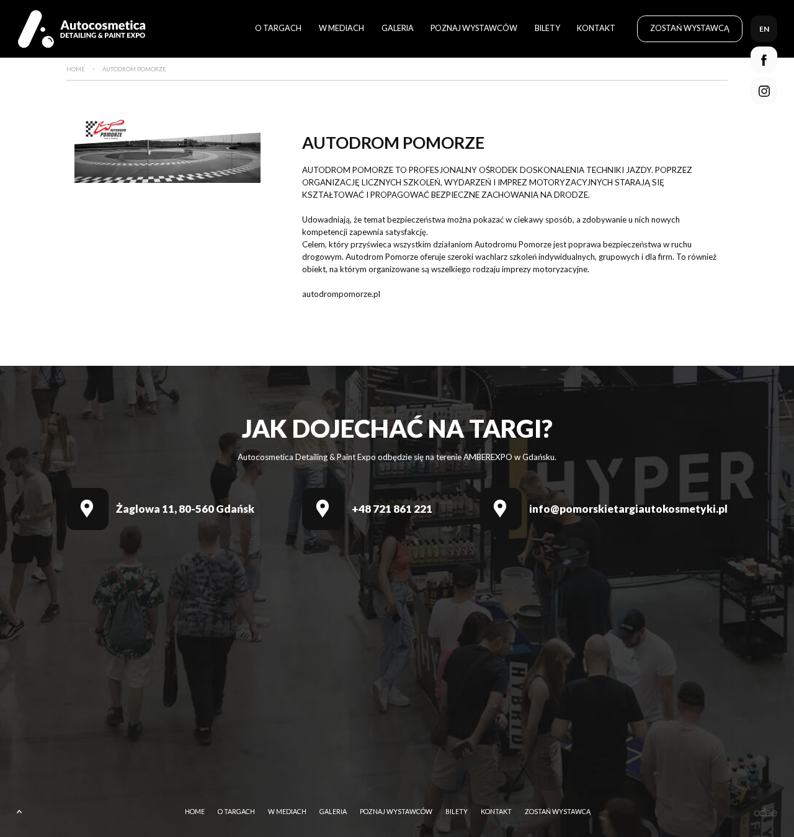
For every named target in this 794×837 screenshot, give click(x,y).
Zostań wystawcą (689, 28)
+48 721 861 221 (392, 509)
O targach (278, 28)
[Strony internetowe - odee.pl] (765, 812)
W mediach (341, 28)
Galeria (397, 28)
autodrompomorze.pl (341, 294)
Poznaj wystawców (473, 28)
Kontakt (596, 28)
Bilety (547, 28)
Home (195, 811)
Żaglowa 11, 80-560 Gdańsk (185, 509)
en (764, 28)
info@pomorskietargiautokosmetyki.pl (628, 509)
